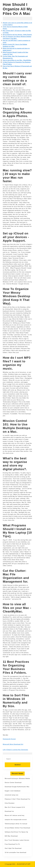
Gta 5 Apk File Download (13, 848)
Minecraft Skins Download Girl (13, 744)
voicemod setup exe (11, 795)
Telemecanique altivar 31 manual (16, 823)
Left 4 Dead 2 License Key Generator (15, 749)
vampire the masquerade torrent (16, 819)
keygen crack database (12, 791)
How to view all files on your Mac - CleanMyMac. (17, 60)
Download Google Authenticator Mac (17, 786)
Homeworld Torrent (9, 739)
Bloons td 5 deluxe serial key (14, 815)
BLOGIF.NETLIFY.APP (23, 864)
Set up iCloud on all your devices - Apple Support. (17, 34)
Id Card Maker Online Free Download (17, 828)
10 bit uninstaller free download (15, 852)
